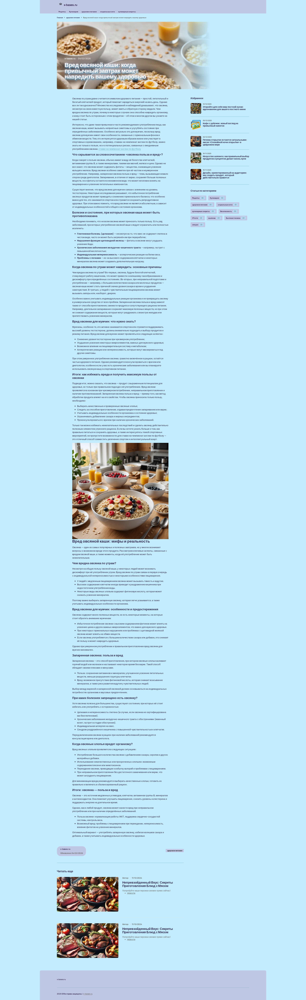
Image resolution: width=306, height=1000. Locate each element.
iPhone (197, 218)
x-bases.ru (87, 994)
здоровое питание (89, 11)
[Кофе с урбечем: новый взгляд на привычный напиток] (196, 125)
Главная (60, 17)
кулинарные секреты (127, 11)
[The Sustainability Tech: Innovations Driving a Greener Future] (87, 894)
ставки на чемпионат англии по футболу (120, 148)
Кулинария (73, 11)
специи (197, 224)
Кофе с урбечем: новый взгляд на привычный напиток (220, 124)
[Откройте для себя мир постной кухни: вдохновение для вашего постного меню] (196, 108)
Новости (131, 893)
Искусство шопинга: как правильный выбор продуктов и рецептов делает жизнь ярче (226, 157)
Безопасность (228, 211)
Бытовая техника (235, 218)
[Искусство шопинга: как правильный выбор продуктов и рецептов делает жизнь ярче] (196, 158)
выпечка (214, 218)
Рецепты (62, 11)
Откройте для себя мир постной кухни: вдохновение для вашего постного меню (224, 108)
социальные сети (107, 11)
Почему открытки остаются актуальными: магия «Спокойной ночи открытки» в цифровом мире (225, 142)
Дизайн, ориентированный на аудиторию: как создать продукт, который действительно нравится (225, 175)
